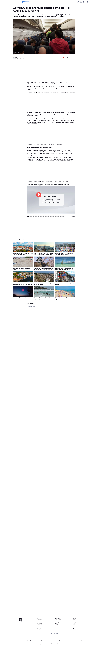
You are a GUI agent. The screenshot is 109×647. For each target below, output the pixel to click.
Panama (74, 627)
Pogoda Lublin (39, 627)
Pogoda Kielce (39, 629)
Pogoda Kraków (39, 623)
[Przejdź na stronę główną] (20, 2)
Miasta (53, 1)
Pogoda (38, 618)
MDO (16, 57)
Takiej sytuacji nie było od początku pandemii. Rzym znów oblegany (51, 181)
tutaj (40, 644)
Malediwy (74, 622)
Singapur (74, 623)
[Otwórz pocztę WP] (78, 2)
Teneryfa (74, 624)
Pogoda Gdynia (57, 623)
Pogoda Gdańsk (39, 624)
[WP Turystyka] (27, 2)
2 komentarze (66, 57)
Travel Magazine (35, 1)
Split (73, 628)
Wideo (62, 1)
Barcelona (74, 618)
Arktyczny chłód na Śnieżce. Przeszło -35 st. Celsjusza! (48, 144)
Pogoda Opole (57, 624)
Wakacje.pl (20, 619)
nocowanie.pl (21, 621)
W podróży (43, 1)
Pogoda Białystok (57, 622)
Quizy (58, 1)
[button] (81, 2)
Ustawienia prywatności (72, 636)
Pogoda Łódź (39, 628)
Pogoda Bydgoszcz (58, 619)
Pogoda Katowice (57, 618)
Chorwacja (74, 619)
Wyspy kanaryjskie (75, 629)
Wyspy (48, 1)
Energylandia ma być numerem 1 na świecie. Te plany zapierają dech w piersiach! (54, 92)
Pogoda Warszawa (40, 619)
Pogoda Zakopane (39, 622)
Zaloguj (85, 1)
